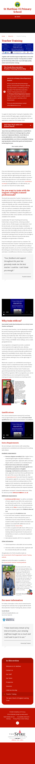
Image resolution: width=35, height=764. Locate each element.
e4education (24, 714)
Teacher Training (21, 36)
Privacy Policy (16, 719)
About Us (10, 36)
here (15, 507)
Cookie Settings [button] (24, 719)
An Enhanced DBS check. (12, 499)
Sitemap (8, 719)
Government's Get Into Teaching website (15, 562)
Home (3, 36)
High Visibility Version (9, 717)
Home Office (19, 526)
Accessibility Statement (23, 717)
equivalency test (11, 477)
